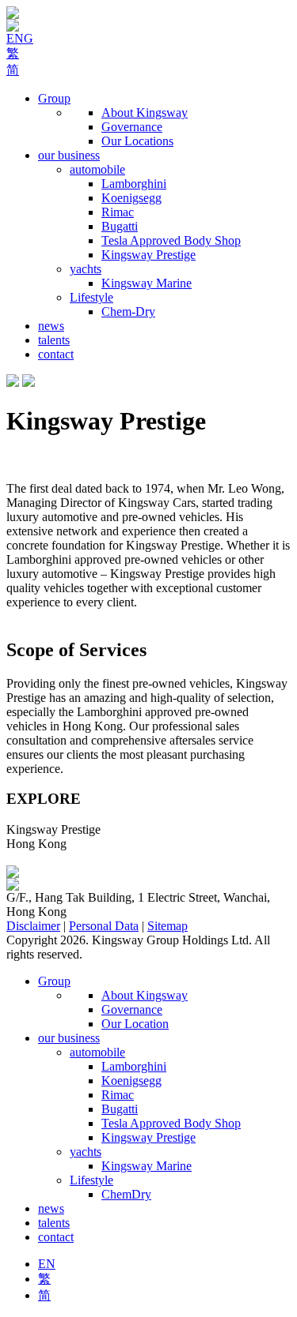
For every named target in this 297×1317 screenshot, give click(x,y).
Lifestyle (91, 297)
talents (54, 340)
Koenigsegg (131, 197)
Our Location (135, 1023)
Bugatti (119, 226)
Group (54, 98)
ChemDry (126, 1194)
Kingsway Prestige (148, 254)
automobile (97, 169)
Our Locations (137, 141)
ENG (19, 38)
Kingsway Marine (146, 283)
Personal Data (104, 925)
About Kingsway (144, 112)
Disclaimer (33, 925)
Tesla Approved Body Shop (171, 240)
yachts (85, 269)
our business (69, 155)
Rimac (117, 212)
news (51, 325)
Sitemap (167, 925)
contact (56, 354)
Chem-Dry (128, 311)
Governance (131, 126)
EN (46, 1263)
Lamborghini (133, 183)
